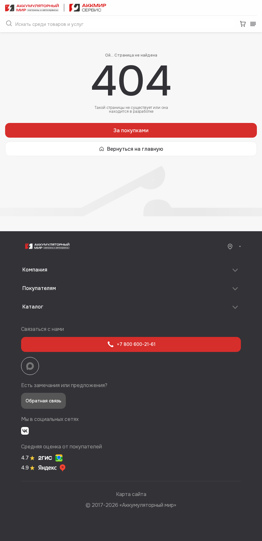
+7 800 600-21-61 (136, 344)
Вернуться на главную (135, 149)
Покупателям (39, 288)
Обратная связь (43, 401)
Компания (34, 269)
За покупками (131, 130)
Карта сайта (131, 494)
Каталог (32, 306)
